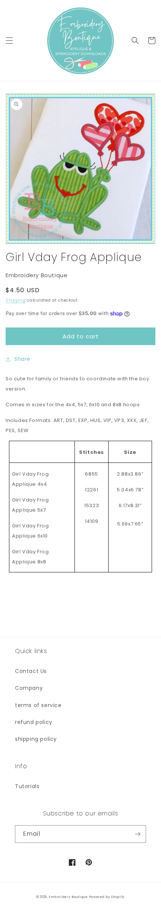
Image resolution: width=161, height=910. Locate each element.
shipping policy (36, 739)
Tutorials (27, 786)
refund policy (33, 722)
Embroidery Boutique (68, 897)
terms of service (38, 705)
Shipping (16, 300)
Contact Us (31, 671)
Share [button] (22, 359)
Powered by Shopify (107, 897)
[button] (9, 40)
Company (29, 688)
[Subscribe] (137, 834)
